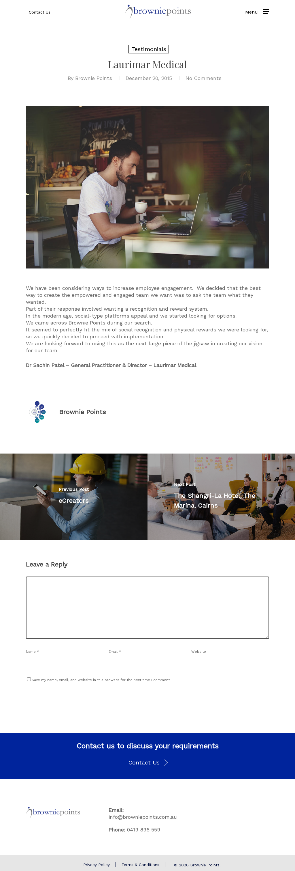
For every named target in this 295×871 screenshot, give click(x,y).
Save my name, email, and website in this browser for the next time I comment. (101, 680)
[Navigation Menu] (266, 11)
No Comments (204, 78)
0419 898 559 (143, 830)
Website (198, 652)
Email (115, 652)
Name (32, 652)
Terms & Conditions (140, 864)
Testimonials (148, 49)
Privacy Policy (96, 864)
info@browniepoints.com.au (143, 817)
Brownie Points (93, 78)
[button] (147, 762)
